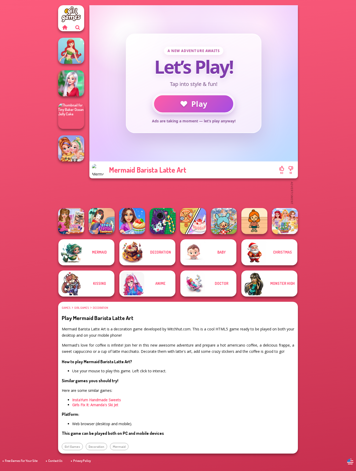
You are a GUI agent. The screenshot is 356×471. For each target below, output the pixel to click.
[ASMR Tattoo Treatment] (102, 221)
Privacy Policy (82, 461)
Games (66, 308)
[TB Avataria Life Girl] (254, 221)
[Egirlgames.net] (64, 27)
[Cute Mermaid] (71, 51)
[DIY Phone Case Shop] (163, 221)
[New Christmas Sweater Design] (71, 148)
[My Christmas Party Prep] (71, 83)
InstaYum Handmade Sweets (96, 399)
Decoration (100, 308)
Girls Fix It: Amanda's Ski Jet (95, 404)
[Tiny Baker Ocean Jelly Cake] (71, 116)
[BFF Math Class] (285, 221)
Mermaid (119, 446)
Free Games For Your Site (21, 461)
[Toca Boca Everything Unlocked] (224, 221)
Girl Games (81, 308)
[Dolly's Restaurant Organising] (193, 221)
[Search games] (77, 27)
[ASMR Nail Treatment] (71, 221)
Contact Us (55, 461)
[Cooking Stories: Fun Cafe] (132, 221)
